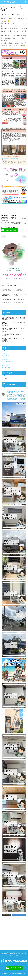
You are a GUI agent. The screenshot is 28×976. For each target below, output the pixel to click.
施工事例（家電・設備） (8, 361)
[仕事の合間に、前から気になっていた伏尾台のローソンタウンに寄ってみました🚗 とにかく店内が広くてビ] (14, 644)
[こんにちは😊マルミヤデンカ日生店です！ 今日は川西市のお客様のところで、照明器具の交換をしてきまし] (14, 848)
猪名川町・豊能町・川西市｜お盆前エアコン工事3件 (13, 329)
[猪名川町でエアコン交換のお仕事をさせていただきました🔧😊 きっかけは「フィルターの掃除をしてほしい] (14, 567)
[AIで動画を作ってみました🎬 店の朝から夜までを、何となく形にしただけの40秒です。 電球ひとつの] (14, 414)
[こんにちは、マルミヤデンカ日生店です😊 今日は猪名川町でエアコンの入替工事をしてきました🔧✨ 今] (14, 593)
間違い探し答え (6, 367)
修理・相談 (5, 359)
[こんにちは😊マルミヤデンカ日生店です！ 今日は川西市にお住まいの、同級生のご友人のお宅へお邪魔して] (14, 772)
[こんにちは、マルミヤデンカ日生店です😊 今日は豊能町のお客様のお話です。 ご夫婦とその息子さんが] (14, 465)
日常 (3, 363)
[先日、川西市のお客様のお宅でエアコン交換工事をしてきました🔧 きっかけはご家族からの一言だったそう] (14, 900)
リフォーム (5, 357)
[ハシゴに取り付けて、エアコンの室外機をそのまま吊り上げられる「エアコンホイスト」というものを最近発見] (14, 721)
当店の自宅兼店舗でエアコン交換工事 (13, 318)
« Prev (3, 236)
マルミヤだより (19, 14)
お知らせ (4, 353)
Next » (24, 236)
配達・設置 (5, 365)
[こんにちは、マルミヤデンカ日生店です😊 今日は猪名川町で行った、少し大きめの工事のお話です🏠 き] (14, 542)
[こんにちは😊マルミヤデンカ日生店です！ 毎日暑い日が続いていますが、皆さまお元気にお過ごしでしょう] (14, 670)
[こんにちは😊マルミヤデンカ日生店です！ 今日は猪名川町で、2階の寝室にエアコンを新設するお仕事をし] (14, 823)
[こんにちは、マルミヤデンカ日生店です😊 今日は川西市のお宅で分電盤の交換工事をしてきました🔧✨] (14, 695)
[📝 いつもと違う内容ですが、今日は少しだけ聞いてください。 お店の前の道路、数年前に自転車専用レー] (14, 618)
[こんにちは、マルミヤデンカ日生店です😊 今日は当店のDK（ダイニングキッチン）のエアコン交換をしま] (14, 440)
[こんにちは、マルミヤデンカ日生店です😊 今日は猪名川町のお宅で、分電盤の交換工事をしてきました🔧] (14, 746)
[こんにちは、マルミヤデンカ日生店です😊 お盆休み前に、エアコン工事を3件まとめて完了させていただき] (14, 491)
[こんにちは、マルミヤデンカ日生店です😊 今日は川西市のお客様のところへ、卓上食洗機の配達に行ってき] (14, 516)
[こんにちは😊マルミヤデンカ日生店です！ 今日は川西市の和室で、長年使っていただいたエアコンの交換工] (14, 797)
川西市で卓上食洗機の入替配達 (11, 334)
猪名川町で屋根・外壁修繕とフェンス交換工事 (13, 339)
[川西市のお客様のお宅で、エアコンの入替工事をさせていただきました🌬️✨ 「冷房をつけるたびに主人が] (14, 874)
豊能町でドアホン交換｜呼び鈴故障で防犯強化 (13, 323)
